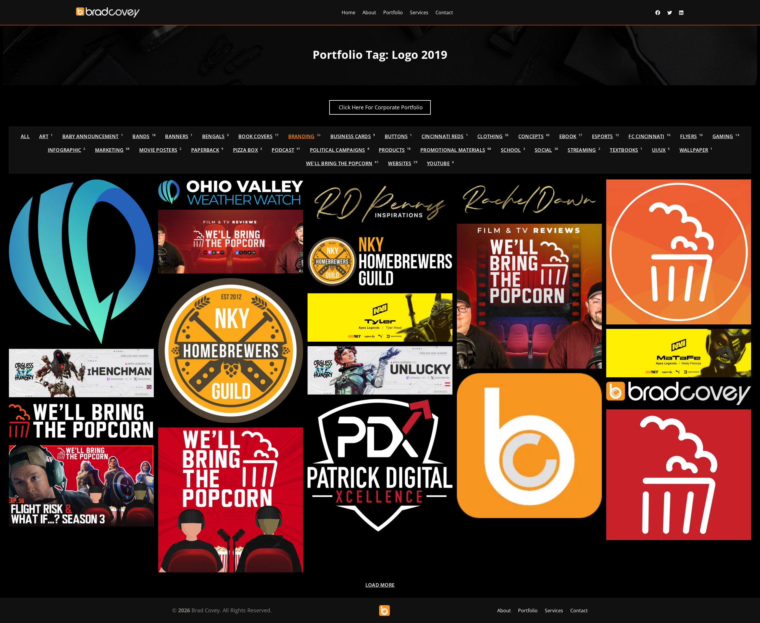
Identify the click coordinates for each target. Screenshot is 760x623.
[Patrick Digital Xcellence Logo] (380, 465)
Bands (144, 136)
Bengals (215, 136)
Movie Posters (160, 150)
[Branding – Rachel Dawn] (529, 199)
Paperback (207, 150)
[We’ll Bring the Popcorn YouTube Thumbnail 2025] (81, 485)
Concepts (534, 136)
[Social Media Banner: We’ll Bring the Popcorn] (230, 242)
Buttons (398, 136)
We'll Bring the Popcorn (342, 163)
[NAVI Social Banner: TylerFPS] (380, 317)
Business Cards (352, 136)
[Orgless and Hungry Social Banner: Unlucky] (380, 370)
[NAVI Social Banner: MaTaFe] (678, 353)
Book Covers (258, 136)
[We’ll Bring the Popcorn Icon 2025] (678, 474)
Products (395, 150)
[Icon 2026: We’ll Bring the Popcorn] (678, 251)
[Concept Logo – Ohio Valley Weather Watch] (230, 192)
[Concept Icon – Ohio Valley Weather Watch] (81, 261)
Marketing (112, 150)
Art (46, 136)
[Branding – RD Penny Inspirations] (380, 204)
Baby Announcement (92, 136)
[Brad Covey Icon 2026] (529, 445)
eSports (605, 136)
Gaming (725, 136)
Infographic (67, 150)
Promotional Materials (455, 150)
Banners (178, 136)
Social (546, 150)
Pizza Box (247, 150)
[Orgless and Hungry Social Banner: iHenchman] (81, 373)
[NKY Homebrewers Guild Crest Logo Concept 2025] (230, 350)
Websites (402, 163)
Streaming (584, 150)
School (513, 150)
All (25, 136)
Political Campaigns (339, 150)
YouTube (440, 163)
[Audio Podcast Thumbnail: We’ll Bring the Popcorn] (529, 296)
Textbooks (626, 150)
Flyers (691, 136)
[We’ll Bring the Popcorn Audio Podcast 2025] (230, 500)
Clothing (493, 136)
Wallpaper (696, 150)
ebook (570, 136)
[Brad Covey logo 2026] (678, 393)
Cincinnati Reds (445, 136)
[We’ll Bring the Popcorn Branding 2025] (81, 421)
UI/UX (661, 150)
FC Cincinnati (649, 136)
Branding (304, 136)
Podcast (286, 150)
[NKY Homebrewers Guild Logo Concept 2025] (380, 261)
